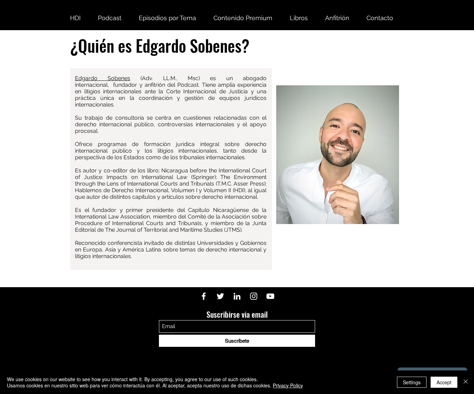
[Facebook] (204, 296)
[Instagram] (254, 296)
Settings (412, 382)
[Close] (466, 382)
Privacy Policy (288, 385)
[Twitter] (220, 296)
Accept (444, 382)
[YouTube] (270, 296)
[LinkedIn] (237, 296)
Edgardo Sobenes (102, 78)
